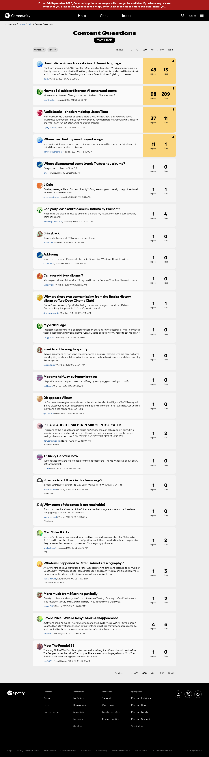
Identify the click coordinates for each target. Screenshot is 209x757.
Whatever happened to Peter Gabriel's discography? (83, 563)
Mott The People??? (58, 645)
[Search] (182, 16)
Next (170, 49)
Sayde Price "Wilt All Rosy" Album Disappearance (80, 618)
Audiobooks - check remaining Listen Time (75, 112)
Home (22, 24)
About (47, 698)
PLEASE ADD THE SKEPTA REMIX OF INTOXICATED (82, 425)
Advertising (79, 712)
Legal (9, 750)
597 (162, 49)
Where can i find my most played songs (73, 139)
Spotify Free (137, 726)
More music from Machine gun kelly (70, 594)
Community (20, 15)
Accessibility (101, 750)
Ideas (126, 15)
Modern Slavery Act (121, 750)
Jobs (46, 705)
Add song (50, 254)
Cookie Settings (68, 750)
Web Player (108, 705)
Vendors (77, 726)
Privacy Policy (49, 750)
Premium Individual (141, 698)
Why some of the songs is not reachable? (74, 505)
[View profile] (40, 64)
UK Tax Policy (141, 750)
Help (82, 15)
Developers (79, 705)
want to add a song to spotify (65, 349)
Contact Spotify (110, 719)
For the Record (52, 712)
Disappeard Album (57, 398)
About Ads (86, 750)
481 (152, 49)
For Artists (78, 698)
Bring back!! (52, 233)
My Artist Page (54, 325)
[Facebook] (198, 694)
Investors (78, 719)
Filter (51, 49)
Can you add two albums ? (63, 275)
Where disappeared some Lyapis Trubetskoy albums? (84, 163)
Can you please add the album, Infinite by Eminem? (81, 209)
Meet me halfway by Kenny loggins (70, 377)
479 (136, 49)
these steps (124, 6)
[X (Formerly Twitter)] (188, 694)
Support (106, 698)
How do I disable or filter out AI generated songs (80, 91)
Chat (104, 15)
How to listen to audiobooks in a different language (82, 63)
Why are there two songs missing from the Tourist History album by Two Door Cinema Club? (87, 299)
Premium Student (140, 719)
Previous (119, 49)
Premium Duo (138, 705)
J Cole (48, 185)
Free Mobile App (111, 712)
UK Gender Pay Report (162, 750)
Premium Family (139, 712)
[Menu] (201, 15)
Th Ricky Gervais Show (60, 456)
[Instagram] (178, 694)
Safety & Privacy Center (28, 750)
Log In (192, 15)
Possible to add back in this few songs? (72, 480)
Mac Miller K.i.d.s (56, 532)
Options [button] (38, 49)
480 (144, 49)
